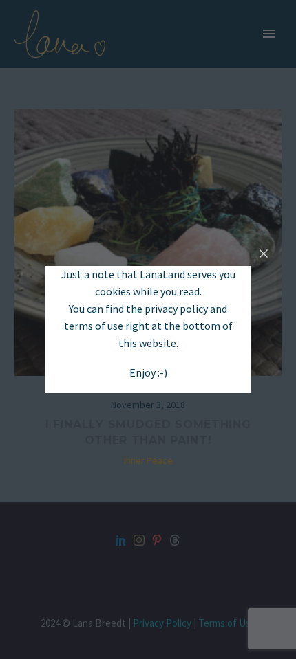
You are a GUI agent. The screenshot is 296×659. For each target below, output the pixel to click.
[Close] (264, 253)
